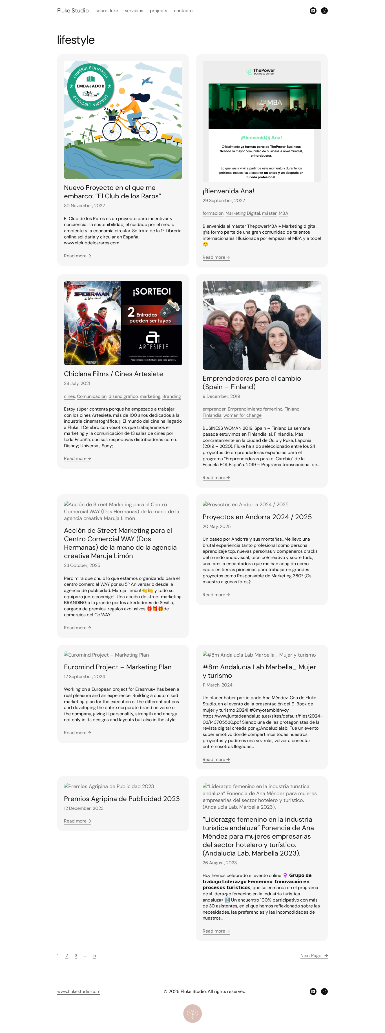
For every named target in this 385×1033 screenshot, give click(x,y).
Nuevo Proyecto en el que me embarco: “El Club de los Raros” (112, 191)
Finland (292, 409)
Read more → (77, 256)
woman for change (243, 415)
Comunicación (92, 396)
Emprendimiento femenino (255, 409)
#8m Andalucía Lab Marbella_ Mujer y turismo (259, 671)
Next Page (314, 956)
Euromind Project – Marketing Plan (118, 667)
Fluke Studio (73, 10)
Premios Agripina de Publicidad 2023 (122, 799)
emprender (214, 409)
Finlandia (212, 415)
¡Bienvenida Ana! (228, 191)
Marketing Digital (242, 213)
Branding (171, 396)
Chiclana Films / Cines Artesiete (113, 374)
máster (269, 213)
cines (69, 396)
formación (213, 213)
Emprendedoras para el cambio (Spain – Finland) (252, 382)
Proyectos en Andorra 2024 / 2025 (257, 517)
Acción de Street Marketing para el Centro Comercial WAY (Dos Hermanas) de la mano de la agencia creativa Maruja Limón (120, 543)
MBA (283, 213)
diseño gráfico (123, 396)
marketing (150, 396)
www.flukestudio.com (78, 991)
